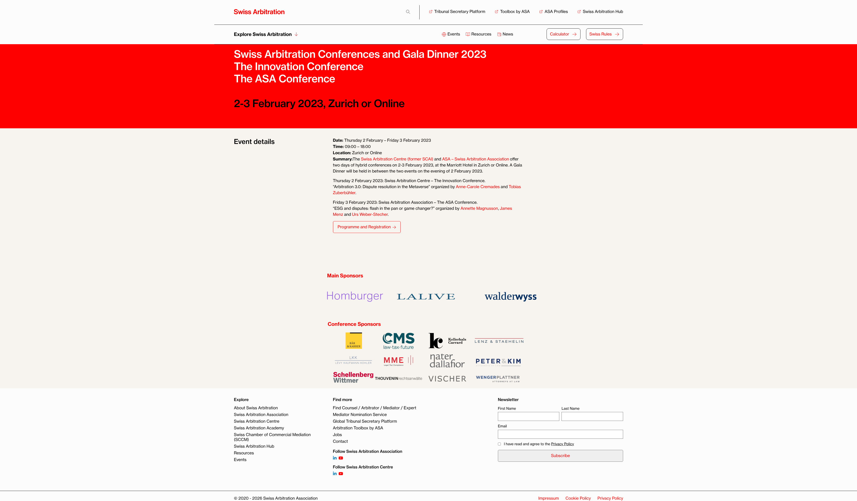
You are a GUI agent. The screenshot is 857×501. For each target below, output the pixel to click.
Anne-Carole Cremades (478, 186)
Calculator (559, 34)
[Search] (408, 12)
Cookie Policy (578, 498)
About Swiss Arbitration (256, 407)
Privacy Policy (562, 444)
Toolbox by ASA (515, 11)
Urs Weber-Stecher (370, 214)
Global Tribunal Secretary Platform (365, 421)
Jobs (337, 434)
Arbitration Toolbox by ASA (358, 428)
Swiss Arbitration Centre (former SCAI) (397, 159)
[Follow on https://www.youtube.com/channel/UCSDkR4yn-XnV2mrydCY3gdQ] (341, 458)
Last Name (570, 408)
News (507, 34)
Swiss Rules (600, 34)
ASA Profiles (556, 11)
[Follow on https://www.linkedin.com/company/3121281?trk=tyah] (335, 458)
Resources (481, 34)
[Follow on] (335, 474)
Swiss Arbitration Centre (256, 421)
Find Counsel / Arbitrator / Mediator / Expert (374, 407)
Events (453, 34)
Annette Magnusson (479, 208)
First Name (507, 408)
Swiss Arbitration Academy (259, 428)
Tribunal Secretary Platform (459, 11)
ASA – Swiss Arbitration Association (475, 159)
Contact (340, 441)
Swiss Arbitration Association (261, 414)
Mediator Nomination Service (360, 414)
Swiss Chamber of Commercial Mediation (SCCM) (272, 437)
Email (502, 426)
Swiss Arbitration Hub (603, 11)
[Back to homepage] (259, 12)
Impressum (548, 498)
